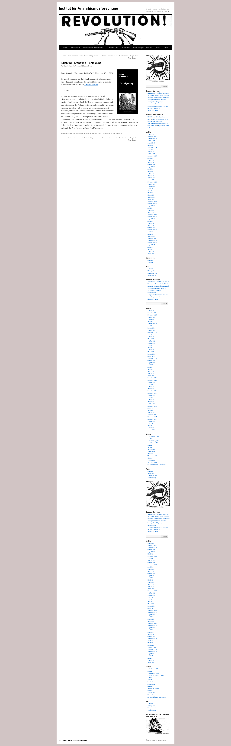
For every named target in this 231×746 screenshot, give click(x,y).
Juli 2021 (150, 188)
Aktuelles (150, 260)
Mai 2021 (150, 193)
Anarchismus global (153, 441)
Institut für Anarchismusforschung (88, 8)
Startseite (65, 47)
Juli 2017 (150, 247)
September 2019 (152, 217)
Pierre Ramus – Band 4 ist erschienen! (158, 93)
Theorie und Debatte (153, 456)
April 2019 (151, 223)
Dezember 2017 (152, 238)
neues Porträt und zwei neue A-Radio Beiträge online (79, 56)
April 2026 (151, 134)
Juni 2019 (150, 221)
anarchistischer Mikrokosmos (93, 47)
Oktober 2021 (151, 184)
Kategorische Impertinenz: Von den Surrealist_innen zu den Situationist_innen (158, 108)
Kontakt (157, 47)
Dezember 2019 (152, 214)
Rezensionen (151, 451)
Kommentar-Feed (152, 273)
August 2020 (151, 206)
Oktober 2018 (151, 227)
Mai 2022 (150, 171)
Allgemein (82, 133)
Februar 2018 (151, 236)
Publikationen (75, 47)
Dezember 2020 (152, 201)
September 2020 (152, 204)
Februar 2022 (151, 178)
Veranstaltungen (138, 47)
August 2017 (151, 245)
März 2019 (151, 225)
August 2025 (151, 143)
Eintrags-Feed (151, 271)
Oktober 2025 (151, 141)
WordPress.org (152, 275)
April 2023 (151, 160)
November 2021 (152, 182)
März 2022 (151, 175)
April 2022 (151, 173)
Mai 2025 (150, 145)
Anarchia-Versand (91, 84)
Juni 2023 (150, 158)
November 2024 (152, 147)
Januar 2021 (151, 199)
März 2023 (151, 162)
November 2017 (152, 240)
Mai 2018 (150, 234)
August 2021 (151, 186)
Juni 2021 (150, 191)
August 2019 (151, 219)
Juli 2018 (150, 232)
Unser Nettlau (125, 47)
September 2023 (152, 156)
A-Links (165, 47)
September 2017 (152, 243)
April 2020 (151, 210)
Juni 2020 (150, 208)
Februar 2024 (151, 152)
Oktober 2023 (151, 154)
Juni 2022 (150, 169)
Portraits (150, 447)
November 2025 (152, 138)
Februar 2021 (151, 197)
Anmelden (150, 269)
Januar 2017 (151, 253)
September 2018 (152, 230)
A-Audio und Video (111, 47)
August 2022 (151, 167)
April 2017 (151, 251)
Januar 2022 (151, 180)
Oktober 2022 (151, 165)
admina (89, 66)
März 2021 (151, 195)
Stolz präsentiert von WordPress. (157, 740)
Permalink (119, 133)
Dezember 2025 (152, 136)
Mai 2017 (150, 249)
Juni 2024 (150, 149)
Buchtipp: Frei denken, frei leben (157, 99)
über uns (149, 47)
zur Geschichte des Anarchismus (157, 464)
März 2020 (151, 212)
